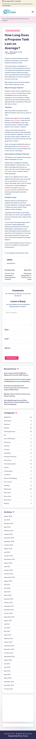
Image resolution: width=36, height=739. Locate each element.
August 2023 (8, 563)
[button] (11, 263)
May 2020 (7, 671)
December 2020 (9, 646)
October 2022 (8, 574)
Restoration (7, 500)
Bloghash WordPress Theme (18, 736)
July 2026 (7, 520)
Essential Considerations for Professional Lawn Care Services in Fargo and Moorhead (16, 388)
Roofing (6, 503)
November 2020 (9, 649)
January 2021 (8, 642)
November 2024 (9, 541)
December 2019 (9, 682)
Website (7, 348)
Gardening (7, 453)
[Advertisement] (18, 708)
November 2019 (9, 685)
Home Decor (8, 460)
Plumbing (7, 485)
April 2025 (7, 527)
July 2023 (7, 566)
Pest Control (8, 482)
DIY (5, 435)
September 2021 (9, 617)
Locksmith (7, 474)
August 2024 (8, 548)
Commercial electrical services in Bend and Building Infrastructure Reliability (17, 380)
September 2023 (9, 559)
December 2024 (9, 538)
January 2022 (8, 602)
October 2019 (8, 689)
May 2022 (7, 588)
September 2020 (9, 656)
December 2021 (9, 606)
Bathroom (7, 424)
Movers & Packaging (10, 478)
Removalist (7, 492)
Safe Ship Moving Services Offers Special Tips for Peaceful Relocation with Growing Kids (16, 402)
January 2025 (8, 534)
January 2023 (8, 570)
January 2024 (8, 556)
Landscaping (8, 471)
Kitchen (6, 467)
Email (7, 339)
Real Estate (7, 489)
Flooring (6, 446)
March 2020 (8, 678)
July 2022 (7, 584)
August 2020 (8, 660)
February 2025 (8, 530)
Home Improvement (12, 30)
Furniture (6, 449)
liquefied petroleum (10, 93)
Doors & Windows (9, 438)
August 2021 (8, 620)
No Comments (11, 53)
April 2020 (7, 674)
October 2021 (8, 613)
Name (7, 329)
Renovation (7, 496)
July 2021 (7, 624)
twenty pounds (14, 120)
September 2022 (9, 577)
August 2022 (8, 581)
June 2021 (7, 628)
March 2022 (8, 595)
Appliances (7, 417)
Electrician (7, 442)
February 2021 (8, 638)
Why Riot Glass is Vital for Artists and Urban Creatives (17, 395)
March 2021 (7, 635)
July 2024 (7, 552)
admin (9, 260)
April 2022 (7, 592)
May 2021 (7, 631)
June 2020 (7, 667)
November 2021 (9, 610)
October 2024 (8, 545)
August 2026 (8, 516)
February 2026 (8, 523)
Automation (7, 421)
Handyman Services (10, 456)
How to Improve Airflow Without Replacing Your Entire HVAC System (16, 374)
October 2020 (8, 653)
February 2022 (8, 599)
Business (6, 428)
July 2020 (7, 664)
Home (4, 18)
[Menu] (33, 11)
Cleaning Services (9, 431)
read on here (24, 146)
